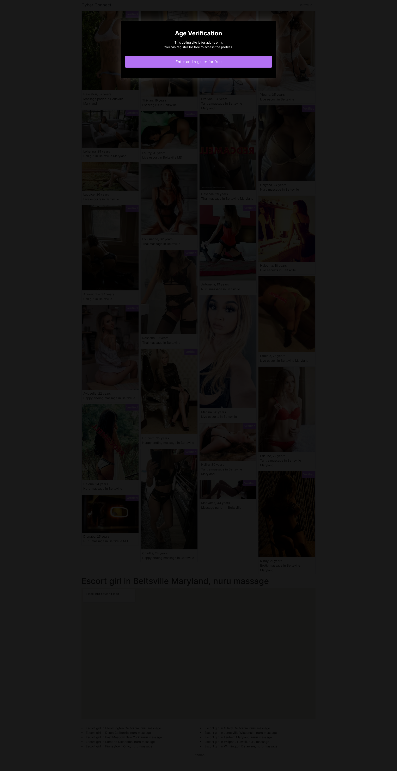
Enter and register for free (198, 62)
